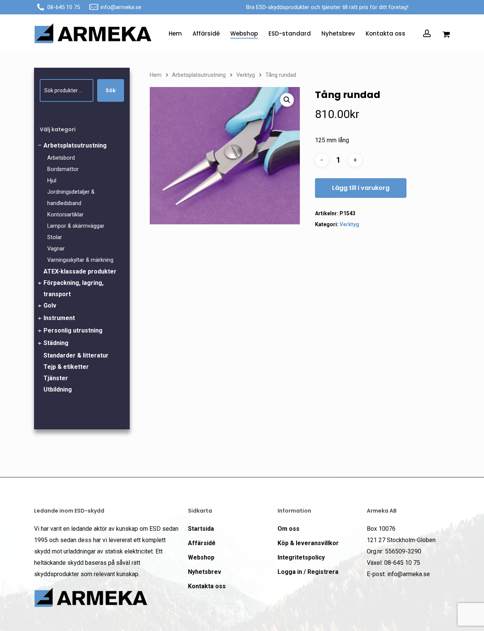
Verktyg (245, 74)
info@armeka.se (121, 7)
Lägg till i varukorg (360, 187)
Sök (110, 90)
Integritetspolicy (301, 557)
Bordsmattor (63, 169)
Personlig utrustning (72, 330)
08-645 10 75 (63, 7)
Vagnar (56, 249)
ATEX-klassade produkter (79, 271)
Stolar (54, 237)
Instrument (59, 318)
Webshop (201, 557)
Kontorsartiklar (65, 214)
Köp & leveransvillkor (308, 543)
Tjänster (55, 378)
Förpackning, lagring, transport (73, 288)
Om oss (288, 528)
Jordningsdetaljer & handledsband (71, 198)
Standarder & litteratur (76, 355)
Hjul (51, 180)
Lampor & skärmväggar (75, 226)
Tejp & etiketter (66, 366)
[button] (287, 100)
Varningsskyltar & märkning (80, 260)
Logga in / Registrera (308, 571)
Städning (55, 343)
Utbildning (57, 389)
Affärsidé (202, 543)
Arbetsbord (61, 158)
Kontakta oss (207, 586)
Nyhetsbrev (204, 571)
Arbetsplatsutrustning (75, 145)
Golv (49, 305)
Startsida (201, 528)
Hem (155, 74)
